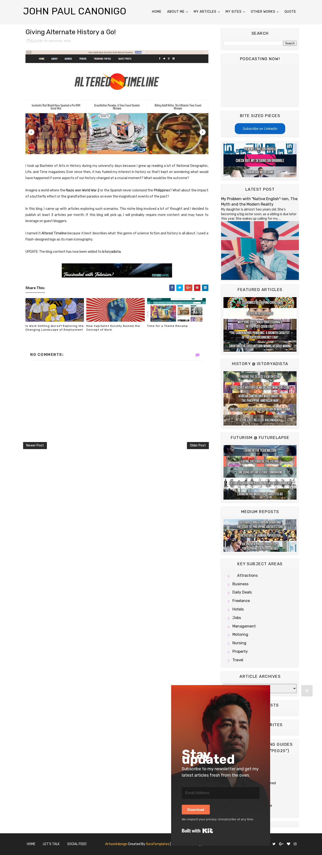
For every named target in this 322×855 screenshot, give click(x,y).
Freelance (241, 600)
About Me (176, 12)
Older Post (198, 445)
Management (244, 626)
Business (240, 584)
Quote (290, 12)
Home (156, 12)
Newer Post (35, 445)
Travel (237, 660)
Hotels (238, 609)
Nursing (239, 643)
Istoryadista (111, 252)
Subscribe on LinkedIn (260, 128)
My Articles (205, 12)
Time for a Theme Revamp (167, 326)
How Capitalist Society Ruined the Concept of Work (113, 328)
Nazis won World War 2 (82, 190)
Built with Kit (197, 830)
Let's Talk (51, 844)
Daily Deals (242, 592)
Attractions (247, 575)
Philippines (162, 190)
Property (240, 651)
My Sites (234, 12)
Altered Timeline (53, 233)
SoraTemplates (157, 844)
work (67, 40)
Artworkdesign (116, 844)
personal (55, 40)
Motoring (240, 634)
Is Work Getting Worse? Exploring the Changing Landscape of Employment (54, 328)
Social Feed (77, 844)
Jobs (236, 617)
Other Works (263, 12)
